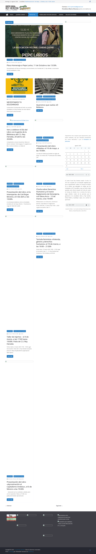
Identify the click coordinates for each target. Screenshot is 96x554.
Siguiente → (59, 506)
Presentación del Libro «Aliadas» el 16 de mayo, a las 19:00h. (47, 148)
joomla (20, 62)
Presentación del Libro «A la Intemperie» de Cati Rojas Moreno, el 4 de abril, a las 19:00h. (19, 195)
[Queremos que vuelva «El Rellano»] (49, 86)
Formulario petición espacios (48, 14)
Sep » (82, 168)
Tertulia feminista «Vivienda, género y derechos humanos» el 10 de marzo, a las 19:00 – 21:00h (48, 243)
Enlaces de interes (71, 14)
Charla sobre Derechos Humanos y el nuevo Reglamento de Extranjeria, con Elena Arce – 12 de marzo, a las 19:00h (47, 194)
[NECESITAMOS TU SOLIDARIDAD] (19, 86)
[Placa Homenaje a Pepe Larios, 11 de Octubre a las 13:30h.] (34, 41)
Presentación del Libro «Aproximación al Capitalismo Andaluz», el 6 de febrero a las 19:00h (19, 485)
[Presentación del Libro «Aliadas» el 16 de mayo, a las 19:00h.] (49, 127)
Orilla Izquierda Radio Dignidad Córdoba (46, 99)
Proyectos (32, 14)
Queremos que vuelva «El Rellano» (47, 106)
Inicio (11, 14)
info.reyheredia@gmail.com (75, 7)
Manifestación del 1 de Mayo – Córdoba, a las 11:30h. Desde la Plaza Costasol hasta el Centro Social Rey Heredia (40, 2)
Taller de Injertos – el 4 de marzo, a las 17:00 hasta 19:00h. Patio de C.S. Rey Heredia (18, 340)
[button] (26, 15)
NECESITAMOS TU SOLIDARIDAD (14, 103)
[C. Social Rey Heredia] (7, 14)
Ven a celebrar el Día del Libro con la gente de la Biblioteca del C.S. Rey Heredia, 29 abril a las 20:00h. (17, 134)
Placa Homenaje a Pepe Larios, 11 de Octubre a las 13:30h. (32, 65)
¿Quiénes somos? (20, 14)
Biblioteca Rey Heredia (18, 124)
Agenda (61, 14)
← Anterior (8, 506)
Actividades (9, 59)
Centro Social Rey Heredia (19, 59)
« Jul (67, 168)
